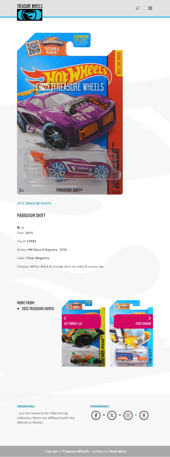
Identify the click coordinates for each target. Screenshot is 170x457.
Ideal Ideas (117, 451)
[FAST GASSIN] (131, 367)
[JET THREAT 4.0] (83, 367)
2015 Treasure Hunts (34, 203)
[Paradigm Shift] (70, 193)
